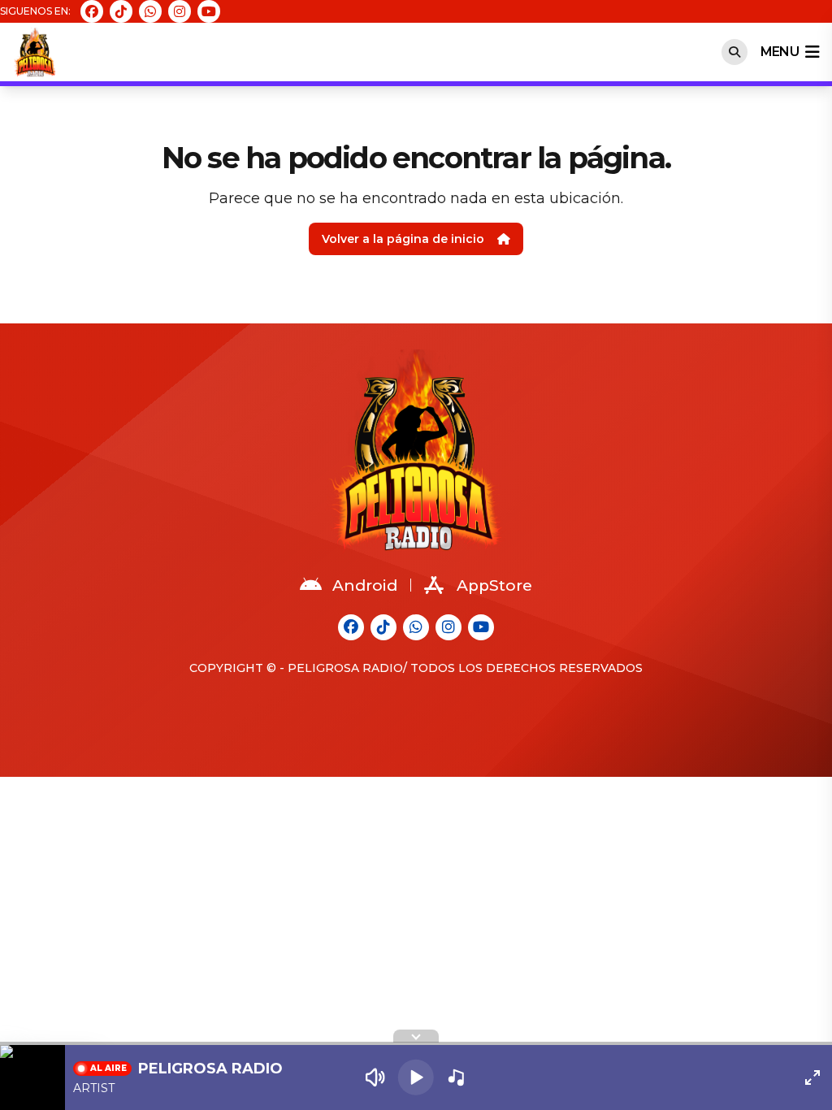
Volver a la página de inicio (403, 239)
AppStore (494, 585)
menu (779, 51)
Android (364, 585)
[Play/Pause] (416, 1077)
